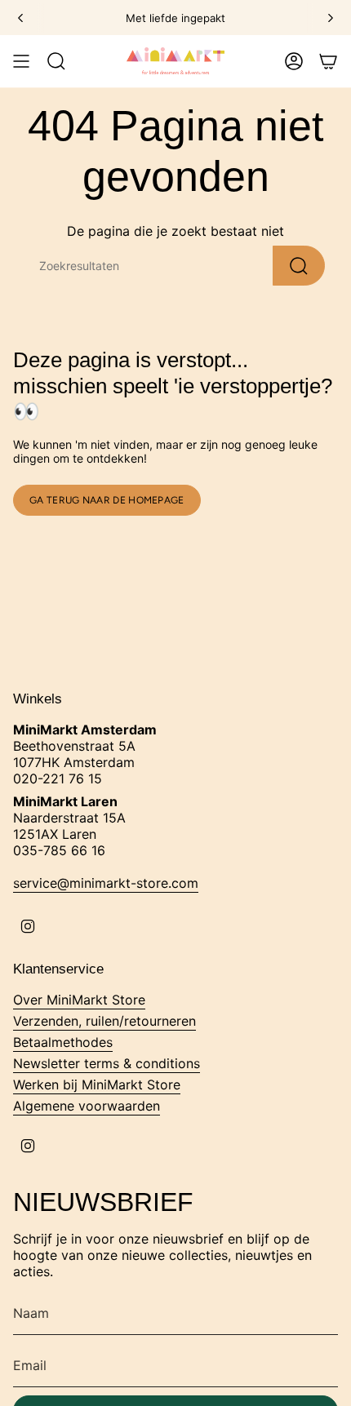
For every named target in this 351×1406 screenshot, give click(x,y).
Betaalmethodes (63, 1042)
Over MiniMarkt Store (79, 999)
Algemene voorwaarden (86, 1106)
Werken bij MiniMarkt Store (96, 1084)
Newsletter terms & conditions (106, 1063)
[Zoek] (299, 266)
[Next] (330, 18)
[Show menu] (21, 61)
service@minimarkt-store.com (105, 883)
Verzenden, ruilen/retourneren (104, 1021)
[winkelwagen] (328, 61)
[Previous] (20, 18)
